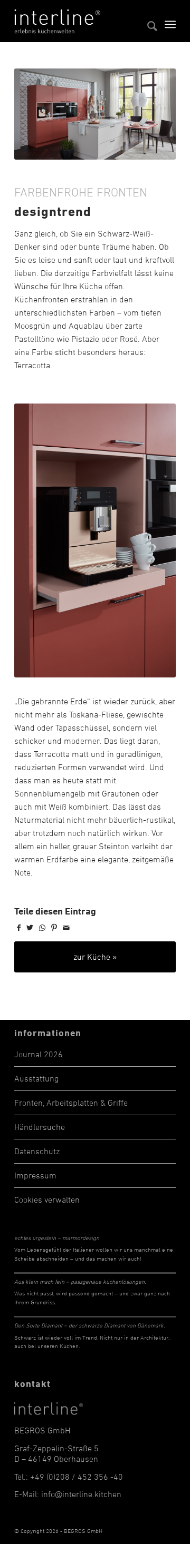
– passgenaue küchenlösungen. (80, 1281)
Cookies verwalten (47, 1199)
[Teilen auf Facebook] (19, 927)
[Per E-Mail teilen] (66, 927)
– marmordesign (56, 1237)
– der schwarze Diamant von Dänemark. (89, 1325)
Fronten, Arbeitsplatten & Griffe (71, 1102)
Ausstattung (36, 1078)
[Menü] (170, 21)
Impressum (35, 1175)
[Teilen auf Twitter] (29, 927)
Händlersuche (39, 1127)
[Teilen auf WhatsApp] (42, 927)
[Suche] (147, 21)
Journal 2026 (38, 1054)
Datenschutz (37, 1151)
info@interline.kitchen (81, 1494)
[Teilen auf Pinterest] (54, 927)
